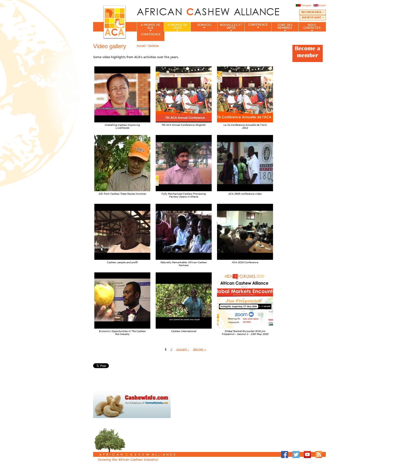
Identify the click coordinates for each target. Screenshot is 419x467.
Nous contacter (309, 27)
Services (201, 26)
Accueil (141, 45)
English (322, 5)
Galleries (153, 45)
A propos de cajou (175, 27)
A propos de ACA (148, 27)
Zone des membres (282, 27)
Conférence (256, 26)
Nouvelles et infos (230, 27)
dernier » (199, 349)
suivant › (182, 349)
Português (306, 5)
